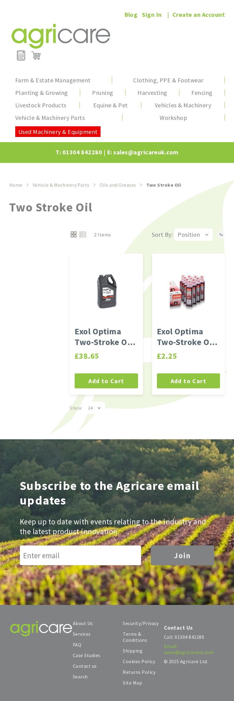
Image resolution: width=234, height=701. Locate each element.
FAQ (77, 645)
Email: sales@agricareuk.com (189, 649)
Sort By (161, 234)
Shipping (133, 651)
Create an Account (198, 14)
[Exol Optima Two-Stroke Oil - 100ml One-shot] (188, 291)
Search (80, 677)
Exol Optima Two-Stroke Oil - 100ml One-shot (188, 336)
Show (76, 408)
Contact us (85, 666)
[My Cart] (36, 55)
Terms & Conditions (135, 637)
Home (16, 185)
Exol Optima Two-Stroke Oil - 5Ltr (106, 336)
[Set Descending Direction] (221, 234)
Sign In (151, 14)
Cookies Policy (139, 661)
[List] (83, 234)
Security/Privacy (141, 623)
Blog (131, 14)
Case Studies (87, 655)
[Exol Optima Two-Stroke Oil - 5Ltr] (106, 291)
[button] (193, 234)
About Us (83, 623)
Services (82, 634)
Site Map (132, 683)
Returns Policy (139, 672)
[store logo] (61, 36)
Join (182, 555)
